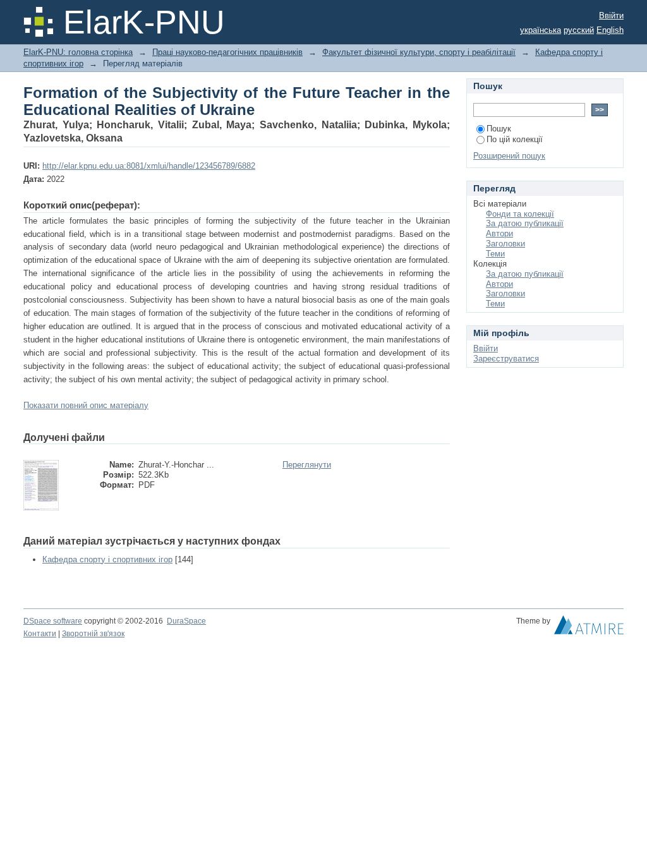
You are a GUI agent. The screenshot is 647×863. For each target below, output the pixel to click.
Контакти (39, 633)
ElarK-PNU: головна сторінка (78, 52)
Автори (499, 233)
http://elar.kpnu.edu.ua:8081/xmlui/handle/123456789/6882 (148, 166)
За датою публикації (525, 223)
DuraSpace (186, 621)
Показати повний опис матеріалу (85, 405)
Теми (495, 253)
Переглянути (306, 464)
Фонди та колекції (520, 214)
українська (540, 30)
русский (579, 30)
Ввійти (611, 15)
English (610, 30)
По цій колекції (515, 139)
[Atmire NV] (589, 628)
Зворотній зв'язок (93, 633)
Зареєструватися (506, 358)
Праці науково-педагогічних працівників (227, 52)
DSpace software (52, 621)
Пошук (499, 128)
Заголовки (505, 243)
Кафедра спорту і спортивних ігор (107, 559)
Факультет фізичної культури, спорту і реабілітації (419, 52)
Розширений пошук (509, 155)
